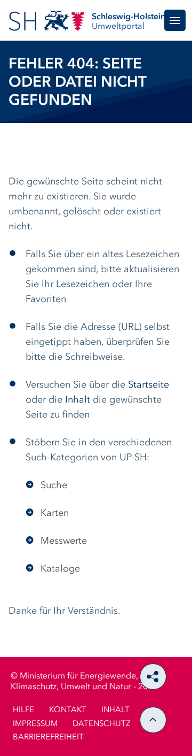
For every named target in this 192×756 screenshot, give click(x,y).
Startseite (148, 385)
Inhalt (77, 400)
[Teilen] (153, 677)
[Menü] (175, 20)
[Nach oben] (153, 720)
